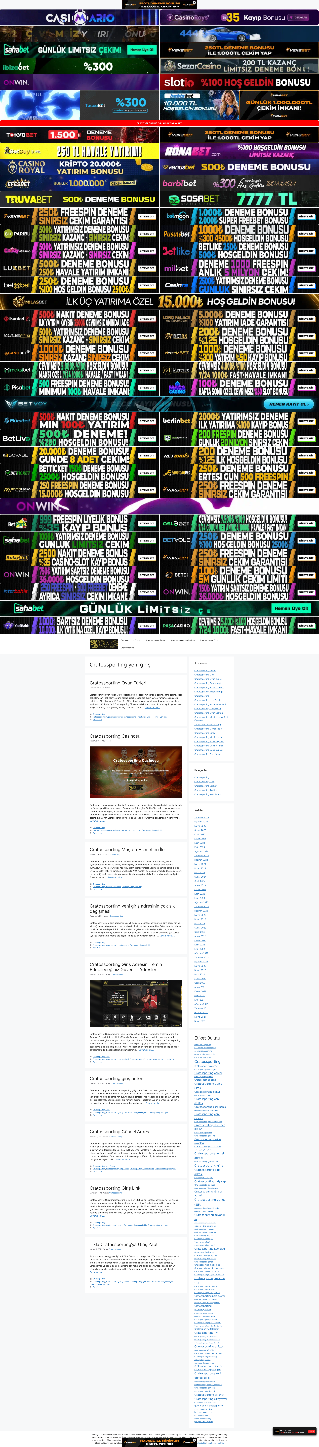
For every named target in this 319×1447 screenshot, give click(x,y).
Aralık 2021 (199, 987)
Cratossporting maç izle (205, 1255)
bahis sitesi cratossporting (205, 1048)
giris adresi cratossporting (205, 1402)
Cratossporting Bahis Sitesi (208, 1086)
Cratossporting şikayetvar (210, 1398)
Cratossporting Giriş (209, 640)
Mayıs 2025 (200, 826)
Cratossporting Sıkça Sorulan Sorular (208, 1326)
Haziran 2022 (201, 961)
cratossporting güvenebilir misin (206, 1208)
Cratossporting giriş (114, 1112)
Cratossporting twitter (208, 1346)
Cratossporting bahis (205, 1079)
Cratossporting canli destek (207, 1101)
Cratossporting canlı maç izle (208, 1121)
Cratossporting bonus (207, 1091)
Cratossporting (127, 648)
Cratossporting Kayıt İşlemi (204, 1245)
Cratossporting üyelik (204, 1388)
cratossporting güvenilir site (205, 1223)
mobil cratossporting (202, 1415)
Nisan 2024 (200, 868)
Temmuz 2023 (201, 906)
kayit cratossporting (203, 1412)
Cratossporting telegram (206, 1329)
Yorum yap (97, 720)
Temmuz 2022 (201, 957)
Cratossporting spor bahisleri (207, 1322)
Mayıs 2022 (200, 966)
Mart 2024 (199, 872)
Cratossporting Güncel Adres (119, 1131)
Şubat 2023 (200, 927)
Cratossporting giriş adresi (117, 1059)
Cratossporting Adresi (205, 670)
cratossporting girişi (203, 1177)
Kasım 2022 (200, 940)
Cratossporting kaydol (203, 1235)
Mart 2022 (199, 974)
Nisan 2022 (200, 970)
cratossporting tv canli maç (205, 1336)
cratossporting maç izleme (205, 1258)
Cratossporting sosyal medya (205, 1319)
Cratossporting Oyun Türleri (118, 682)
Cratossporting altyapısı (203, 1077)
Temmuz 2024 (201, 855)
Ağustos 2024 (201, 851)
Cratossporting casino (204, 1136)
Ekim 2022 (199, 944)
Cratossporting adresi (208, 1073)
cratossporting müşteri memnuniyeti (108, 717)
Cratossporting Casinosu (115, 736)
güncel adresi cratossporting (209, 1405)
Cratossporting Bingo (204, 733)
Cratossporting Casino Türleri (209, 745)
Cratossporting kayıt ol (203, 1242)
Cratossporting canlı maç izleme (209, 1126)
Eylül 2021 (199, 1000)
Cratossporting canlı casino (207, 1116)
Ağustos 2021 (201, 1004)
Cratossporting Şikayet (131, 640)
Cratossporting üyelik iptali (204, 1391)
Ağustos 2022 (201, 953)
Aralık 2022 (200, 936)
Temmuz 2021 (201, 1008)
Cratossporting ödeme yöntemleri (208, 1385)
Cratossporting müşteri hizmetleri (107, 887)
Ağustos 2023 (201, 902)
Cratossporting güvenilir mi (209, 1217)
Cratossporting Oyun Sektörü (208, 713)
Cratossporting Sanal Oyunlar (209, 741)
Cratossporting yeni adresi (208, 1366)
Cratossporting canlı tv (203, 1133)
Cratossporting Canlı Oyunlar (208, 750)
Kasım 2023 (200, 889)
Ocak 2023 (199, 932)
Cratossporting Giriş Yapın (207, 754)
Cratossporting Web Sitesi (204, 1350)
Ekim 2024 (199, 843)
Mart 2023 (199, 923)
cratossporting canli (202, 1095)
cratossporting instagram (205, 1232)
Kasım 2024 (200, 838)
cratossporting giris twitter (206, 1161)
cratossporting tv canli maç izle (207, 1339)
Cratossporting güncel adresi (208, 1193)
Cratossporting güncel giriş (117, 945)
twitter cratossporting (202, 1419)
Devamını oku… (152, 707)
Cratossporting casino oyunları (207, 1141)
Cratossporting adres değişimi (205, 1069)
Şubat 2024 (200, 877)
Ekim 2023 (199, 894)
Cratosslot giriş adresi (202, 1057)
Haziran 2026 (201, 821)
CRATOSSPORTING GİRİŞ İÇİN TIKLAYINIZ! (159, 123)
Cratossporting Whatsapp (205, 1356)
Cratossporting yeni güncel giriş (207, 1375)
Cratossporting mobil (204, 1262)
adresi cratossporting (202, 1045)
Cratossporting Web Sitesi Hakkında (208, 1353)
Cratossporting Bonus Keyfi (208, 683)
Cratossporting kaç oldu (209, 1248)
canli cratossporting (203, 1051)
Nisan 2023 (200, 919)
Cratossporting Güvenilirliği (207, 708)
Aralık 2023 (200, 885)
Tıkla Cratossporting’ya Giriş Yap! (123, 1244)
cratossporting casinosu (131, 830)
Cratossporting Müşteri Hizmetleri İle (127, 849)
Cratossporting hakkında (204, 1229)
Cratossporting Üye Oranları (208, 700)
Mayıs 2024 (200, 864)
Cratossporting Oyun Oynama (205, 1286)
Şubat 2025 (200, 830)
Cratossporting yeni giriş (157, 717)
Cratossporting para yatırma (207, 1292)
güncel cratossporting (203, 1409)
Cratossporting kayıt (203, 1238)
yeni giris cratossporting (203, 1422)
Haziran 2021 (201, 1012)
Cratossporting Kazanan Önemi (210, 704)
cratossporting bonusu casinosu (106, 830)
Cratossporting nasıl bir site (209, 1280)
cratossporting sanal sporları (203, 1313)
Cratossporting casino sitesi (207, 1146)
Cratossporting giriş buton (116, 1078)
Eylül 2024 (199, 847)
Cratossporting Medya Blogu (208, 691)
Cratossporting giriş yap (140, 1281)
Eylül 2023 (199, 898)
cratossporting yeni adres (204, 1363)
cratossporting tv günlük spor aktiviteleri (207, 1343)
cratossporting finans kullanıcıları (205, 1150)
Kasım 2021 (200, 991)
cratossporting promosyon (206, 1299)
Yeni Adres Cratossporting (207, 724)
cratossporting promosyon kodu (207, 1303)
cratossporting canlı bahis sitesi (206, 1111)
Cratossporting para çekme (209, 1295)
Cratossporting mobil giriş (207, 1265)
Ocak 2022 (199, 983)
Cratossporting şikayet (209, 1394)
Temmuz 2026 (201, 817)
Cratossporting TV (206, 1332)
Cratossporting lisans (204, 1252)
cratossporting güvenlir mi (205, 1226)
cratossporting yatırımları (202, 1360)
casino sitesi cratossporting (204, 1054)
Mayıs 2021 (200, 1017)
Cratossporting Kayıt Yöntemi (209, 687)
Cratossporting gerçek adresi (209, 1155)
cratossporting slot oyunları (204, 1316)
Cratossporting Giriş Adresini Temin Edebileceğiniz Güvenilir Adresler (126, 967)
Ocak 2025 (199, 834)
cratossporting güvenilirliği (204, 1211)
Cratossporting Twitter (156, 640)
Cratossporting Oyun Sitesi (204, 1289)
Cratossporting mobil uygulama (209, 1268)
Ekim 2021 (199, 995)
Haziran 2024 (201, 860)
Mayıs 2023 (200, 915)
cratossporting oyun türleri (135, 717)
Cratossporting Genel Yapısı (208, 728)
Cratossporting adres (205, 1066)
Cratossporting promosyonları (203, 1307)
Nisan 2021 (200, 1021)
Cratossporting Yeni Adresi (183, 640)
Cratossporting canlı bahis (210, 1106)
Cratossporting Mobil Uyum (208, 737)
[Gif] (159, 302)
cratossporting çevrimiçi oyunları (204, 1381)
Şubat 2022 (200, 978)
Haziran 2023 (201, 911)
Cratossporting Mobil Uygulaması (207, 1271)
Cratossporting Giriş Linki (115, 1188)
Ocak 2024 (199, 881)
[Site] (79, 216)
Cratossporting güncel (204, 1185)
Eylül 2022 (199, 949)
